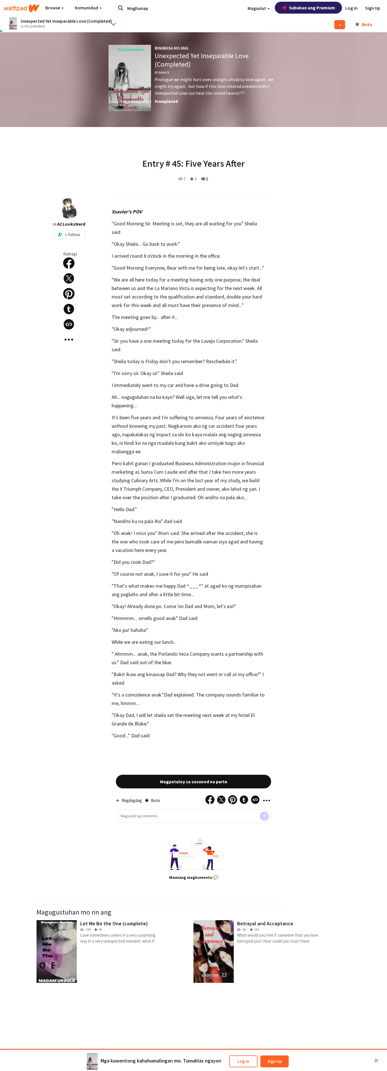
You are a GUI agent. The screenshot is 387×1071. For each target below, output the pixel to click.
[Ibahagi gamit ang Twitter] (69, 278)
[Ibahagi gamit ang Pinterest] (69, 293)
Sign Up (274, 1061)
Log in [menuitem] (351, 8)
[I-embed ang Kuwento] (69, 324)
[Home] (21, 8)
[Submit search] (120, 7)
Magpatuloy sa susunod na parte (193, 781)
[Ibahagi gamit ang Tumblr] (69, 309)
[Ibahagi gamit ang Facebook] (69, 263)
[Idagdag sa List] (339, 24)
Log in (243, 1061)
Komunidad (87, 7)
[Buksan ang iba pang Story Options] (69, 339)
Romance (162, 72)
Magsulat (257, 8)
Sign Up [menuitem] (372, 8)
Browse (53, 7)
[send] (264, 816)
